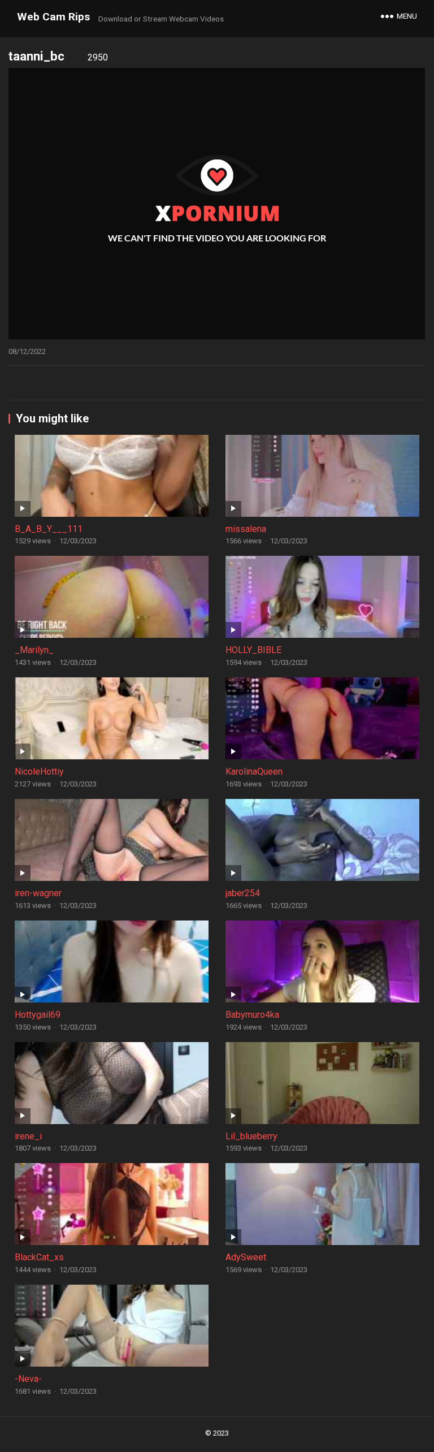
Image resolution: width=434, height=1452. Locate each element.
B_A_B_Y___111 (49, 529)
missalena (245, 529)
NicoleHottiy (39, 771)
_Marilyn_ (34, 650)
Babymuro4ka (252, 1014)
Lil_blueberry (251, 1136)
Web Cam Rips (53, 16)
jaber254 (242, 893)
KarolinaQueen (254, 771)
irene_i (28, 1136)
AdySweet (245, 1257)
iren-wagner (38, 893)
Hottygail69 (37, 1014)
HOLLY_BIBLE (253, 650)
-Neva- (28, 1378)
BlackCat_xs (39, 1257)
